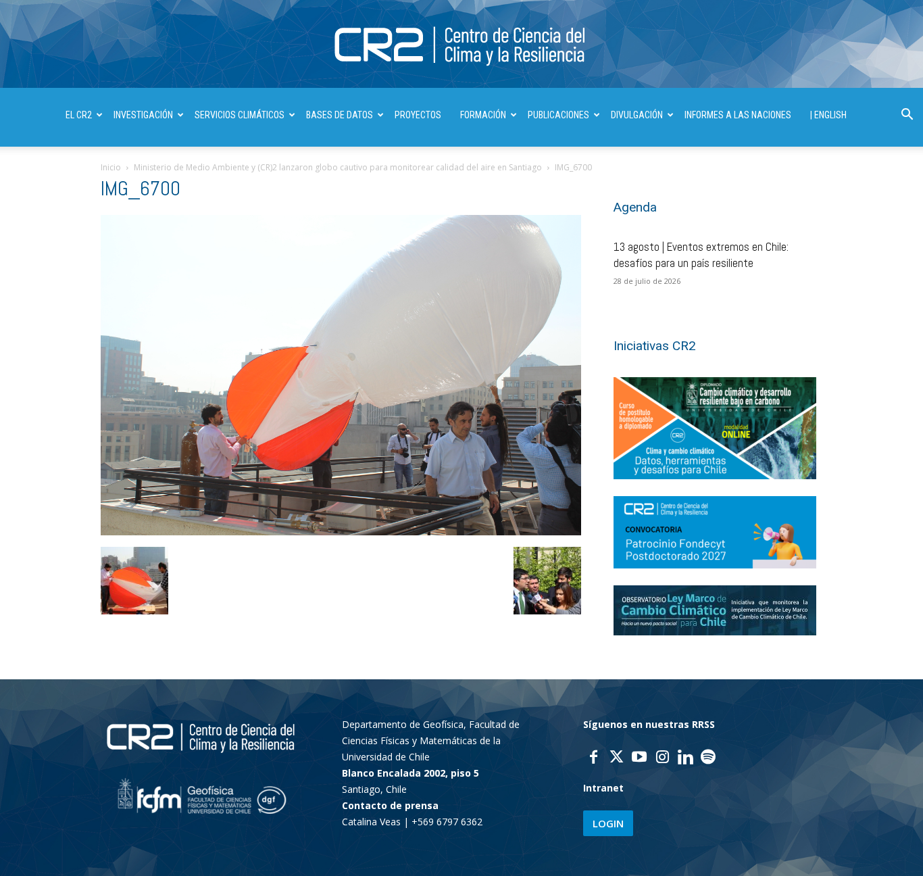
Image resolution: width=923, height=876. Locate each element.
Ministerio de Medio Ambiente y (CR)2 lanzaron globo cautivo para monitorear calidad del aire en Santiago (338, 167)
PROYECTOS (418, 115)
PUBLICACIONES (558, 115)
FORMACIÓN (483, 115)
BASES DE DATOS (339, 115)
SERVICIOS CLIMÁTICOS (239, 115)
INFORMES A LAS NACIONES (737, 115)
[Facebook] (593, 758)
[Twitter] (616, 758)
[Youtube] (639, 758)
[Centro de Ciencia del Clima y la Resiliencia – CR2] (461, 45)
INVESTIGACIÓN (143, 115)
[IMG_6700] (341, 531)
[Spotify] (708, 758)
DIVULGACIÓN (637, 115)
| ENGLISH (828, 115)
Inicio (111, 167)
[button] (907, 116)
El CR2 (79, 115)
